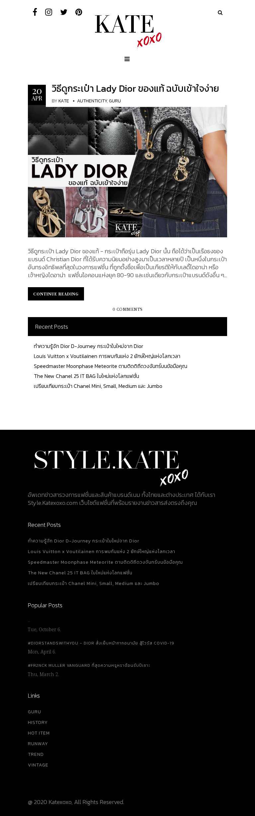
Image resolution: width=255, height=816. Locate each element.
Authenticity (92, 100)
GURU (34, 711)
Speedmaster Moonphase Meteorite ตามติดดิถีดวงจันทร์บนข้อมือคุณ (110, 366)
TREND (36, 754)
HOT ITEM (39, 733)
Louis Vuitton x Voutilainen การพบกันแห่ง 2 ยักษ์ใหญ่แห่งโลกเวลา (107, 356)
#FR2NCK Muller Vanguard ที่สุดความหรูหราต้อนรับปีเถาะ (89, 665)
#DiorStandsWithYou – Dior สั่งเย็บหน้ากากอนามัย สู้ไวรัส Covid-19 (101, 643)
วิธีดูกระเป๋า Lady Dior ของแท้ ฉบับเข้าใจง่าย (135, 88)
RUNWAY (38, 743)
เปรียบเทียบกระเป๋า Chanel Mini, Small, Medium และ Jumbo (98, 386)
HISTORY (38, 722)
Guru (115, 100)
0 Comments (128, 309)
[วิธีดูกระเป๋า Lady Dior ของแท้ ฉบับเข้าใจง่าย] (127, 170)
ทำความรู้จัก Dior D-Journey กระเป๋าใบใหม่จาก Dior (88, 346)
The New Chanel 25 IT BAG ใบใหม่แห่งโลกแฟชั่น (86, 376)
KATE (63, 100)
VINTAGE (38, 764)
